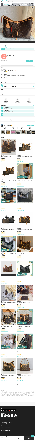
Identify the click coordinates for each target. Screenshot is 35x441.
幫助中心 (2, 427)
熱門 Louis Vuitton (11, 395)
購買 (29, 438)
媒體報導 (9, 430)
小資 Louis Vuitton (6, 395)
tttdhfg (2, 392)
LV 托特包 (23, 393)
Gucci (3, 423)
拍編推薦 (6, 430)
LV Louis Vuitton (20, 393)
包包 (13, 393)
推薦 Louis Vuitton (21, 395)
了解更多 (33, 105)
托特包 (11, 393)
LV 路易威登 (15, 393)
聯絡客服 (4, 427)
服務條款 (7, 427)
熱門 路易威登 (17, 394)
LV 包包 (26, 393)
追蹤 (31, 125)
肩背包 (6, 77)
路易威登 (5, 393)
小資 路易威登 (13, 394)
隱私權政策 (10, 427)
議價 (18, 438)
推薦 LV (3, 394)
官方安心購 (5, 422)
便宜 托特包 (29, 395)
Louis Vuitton (8, 393)
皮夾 (11, 422)
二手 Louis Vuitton (30, 394)
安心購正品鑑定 (3, 430)
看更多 (17, 384)
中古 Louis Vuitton (16, 395)
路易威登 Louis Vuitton (30, 393)
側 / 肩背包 (9, 422)
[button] (5, 128)
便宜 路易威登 (10, 394)
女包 (4, 77)
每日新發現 (2, 422)
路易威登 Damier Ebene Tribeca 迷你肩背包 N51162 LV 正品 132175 (12, 392)
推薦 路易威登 (25, 394)
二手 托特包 (25, 395)
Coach (1, 423)
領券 (29, 60)
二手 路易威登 (6, 394)
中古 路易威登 (21, 394)
